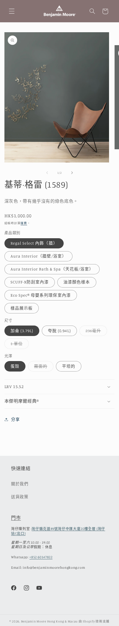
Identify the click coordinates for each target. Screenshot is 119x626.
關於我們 (20, 483)
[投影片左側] (47, 173)
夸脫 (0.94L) (59, 330)
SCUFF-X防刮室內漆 (30, 282)
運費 (23, 223)
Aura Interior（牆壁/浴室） (38, 256)
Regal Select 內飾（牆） (34, 243)
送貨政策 (20, 496)
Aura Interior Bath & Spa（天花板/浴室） (52, 269)
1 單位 (19, 345)
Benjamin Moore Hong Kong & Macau (49, 621)
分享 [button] (15, 419)
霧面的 (42, 368)
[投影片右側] (72, 173)
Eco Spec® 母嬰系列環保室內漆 (41, 295)
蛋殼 (15, 366)
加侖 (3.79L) (22, 330)
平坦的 (68, 366)
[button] (11, 11)
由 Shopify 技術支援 (94, 621)
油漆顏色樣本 (76, 282)
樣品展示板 (22, 308)
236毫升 (95, 332)
